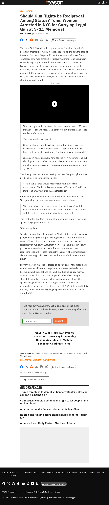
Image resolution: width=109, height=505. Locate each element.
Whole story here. (29, 228)
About (5, 472)
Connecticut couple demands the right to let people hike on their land (54, 402)
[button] (104, 2)
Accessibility (31, 492)
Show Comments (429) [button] (35, 379)
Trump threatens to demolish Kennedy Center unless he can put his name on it (53, 393)
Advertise (60, 472)
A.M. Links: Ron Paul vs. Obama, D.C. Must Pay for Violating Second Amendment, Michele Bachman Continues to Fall (54, 338)
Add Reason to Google (65, 40)
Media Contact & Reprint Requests (35, 373)
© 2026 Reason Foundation (13, 492)
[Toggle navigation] (3, 3)
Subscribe (60, 320)
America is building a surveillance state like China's (51, 409)
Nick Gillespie (26, 34)
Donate (50, 472)
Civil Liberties (26, 11)
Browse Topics (13, 474)
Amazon (100, 472)
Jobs (43, 472)
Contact (82, 472)
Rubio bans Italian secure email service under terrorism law (53, 416)
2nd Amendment (49, 360)
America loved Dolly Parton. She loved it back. (48, 423)
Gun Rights (37, 360)
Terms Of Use (55, 492)
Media (92, 472)
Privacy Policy (42, 492)
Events (28, 472)
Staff (36, 472)
